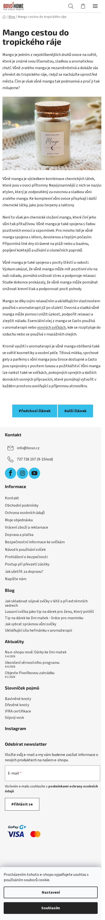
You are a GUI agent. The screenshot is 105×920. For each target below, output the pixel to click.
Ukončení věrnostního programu (32, 663)
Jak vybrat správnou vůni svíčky (30, 624)
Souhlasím (50, 908)
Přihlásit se (22, 804)
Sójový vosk (14, 718)
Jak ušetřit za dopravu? (24, 571)
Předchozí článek (35, 411)
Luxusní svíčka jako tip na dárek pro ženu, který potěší (49, 612)
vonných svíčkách (51, 327)
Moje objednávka (19, 520)
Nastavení (51, 892)
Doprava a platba (19, 534)
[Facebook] (10, 473)
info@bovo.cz (28, 448)
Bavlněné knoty (18, 699)
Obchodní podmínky (21, 505)
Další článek (75, 411)
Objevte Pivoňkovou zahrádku (29, 673)
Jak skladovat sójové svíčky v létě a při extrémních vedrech (46, 603)
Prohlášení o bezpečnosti (26, 557)
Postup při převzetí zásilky (27, 564)
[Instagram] (22, 473)
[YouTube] (34, 473)
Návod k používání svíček (25, 549)
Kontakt (12, 498)
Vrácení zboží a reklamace (26, 527)
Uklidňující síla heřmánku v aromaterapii (38, 630)
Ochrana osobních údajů (25, 512)
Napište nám (15, 579)
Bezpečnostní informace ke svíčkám (35, 542)
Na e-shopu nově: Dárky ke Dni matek (35, 652)
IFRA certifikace (18, 711)
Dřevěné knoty (17, 705)
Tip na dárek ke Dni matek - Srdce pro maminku (44, 618)
